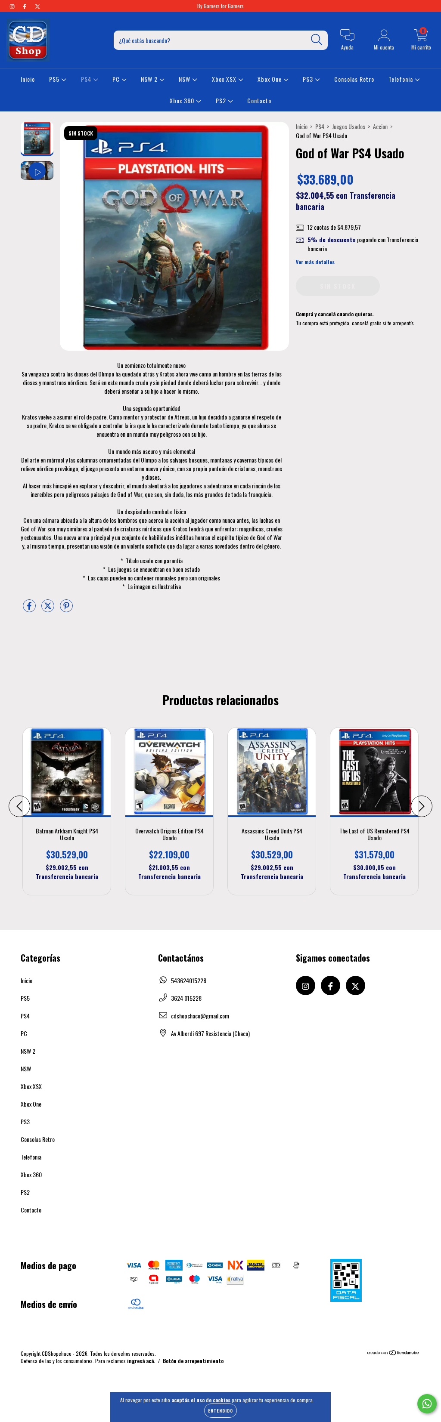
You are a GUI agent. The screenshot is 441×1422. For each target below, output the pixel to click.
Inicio (28, 78)
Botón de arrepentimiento (193, 1360)
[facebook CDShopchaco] (25, 5)
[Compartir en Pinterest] (66, 608)
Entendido (220, 1410)
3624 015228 (186, 997)
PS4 (87, 78)
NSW (185, 78)
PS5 (55, 78)
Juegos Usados (348, 126)
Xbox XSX (225, 78)
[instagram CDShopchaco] (12, 5)
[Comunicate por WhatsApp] (427, 1403)
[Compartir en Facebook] (30, 608)
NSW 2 (150, 78)
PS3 (309, 78)
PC (116, 78)
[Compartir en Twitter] (48, 608)
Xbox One (270, 78)
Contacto (259, 100)
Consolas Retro (354, 78)
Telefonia (401, 78)
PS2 (222, 100)
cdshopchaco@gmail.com (200, 1015)
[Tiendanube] (393, 1353)
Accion (380, 126)
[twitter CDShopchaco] (37, 5)
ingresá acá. (141, 1360)
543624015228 (188, 980)
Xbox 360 (183, 100)
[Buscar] (317, 40)
